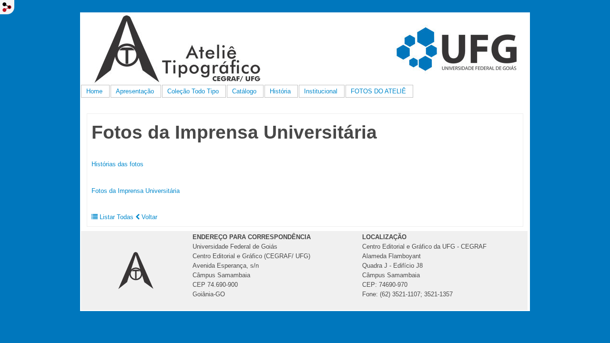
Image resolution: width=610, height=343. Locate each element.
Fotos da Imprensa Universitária (136, 190)
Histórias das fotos (117, 164)
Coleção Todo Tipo (193, 91)
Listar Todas (116, 217)
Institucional (320, 91)
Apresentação (135, 91)
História (280, 91)
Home (94, 91)
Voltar (148, 217)
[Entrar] (7, 7)
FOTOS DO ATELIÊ (378, 91)
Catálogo (244, 91)
